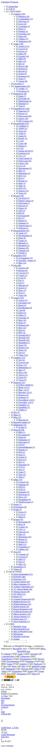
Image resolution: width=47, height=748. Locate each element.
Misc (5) (21, 171)
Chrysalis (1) (18, 84)
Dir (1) (21, 280)
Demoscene (25, 656)
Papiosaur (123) (19, 579)
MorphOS (17, 648)
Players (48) (23, 66)
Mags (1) (17, 415)
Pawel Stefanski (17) (21, 622)
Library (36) (23, 119)
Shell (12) (22, 544)
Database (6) (23, 485)
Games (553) (18, 298)
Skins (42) (22, 36)
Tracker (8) (22, 81)
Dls (2, 703)
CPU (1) (21, 529)
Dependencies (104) (21, 109)
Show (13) (22, 497)
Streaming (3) (23, 465)
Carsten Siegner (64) (21, 582)
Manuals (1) (23, 243)
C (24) (21, 141)
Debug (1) (22, 146)
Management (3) (25, 168)
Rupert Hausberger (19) (22, 609)
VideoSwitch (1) (25, 226)
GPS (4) (21, 211)
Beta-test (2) (23, 420)
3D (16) (21, 360)
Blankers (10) (23, 16)
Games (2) (22, 241)
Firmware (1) (23, 532)
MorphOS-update (39, 666)
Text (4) (21, 353)
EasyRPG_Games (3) (27, 260)
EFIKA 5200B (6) (25, 385)
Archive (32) (23, 268)
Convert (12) (23, 482)
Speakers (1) (23, 223)
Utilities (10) (23, 549)
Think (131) (23, 355)
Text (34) (17, 552)
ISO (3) (16, 412)
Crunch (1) (22, 275)
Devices (41, 659)
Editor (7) (22, 315)
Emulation (29, 661)
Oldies (4, 671)
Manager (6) (23, 285)
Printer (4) (22, 221)
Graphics (23, 664)
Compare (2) (23, 554)
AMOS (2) (22, 128)
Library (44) (23, 163)
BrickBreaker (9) (25, 308)
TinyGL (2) (23, 375)
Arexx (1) (22, 512)
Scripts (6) (22, 74)
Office (36, 669)
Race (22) (22, 328)
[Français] (14, 2)
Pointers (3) (23, 31)
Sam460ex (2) (24, 407)
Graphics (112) (19, 358)
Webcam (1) (23, 228)
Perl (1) (21, 178)
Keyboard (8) (23, 216)
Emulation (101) (19, 255)
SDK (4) (21, 186)
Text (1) (21, 293)
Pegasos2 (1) (23, 397)
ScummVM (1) (24, 335)
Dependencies (7, 659)
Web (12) (22, 475)
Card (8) (21, 310)
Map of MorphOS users (22, 631)
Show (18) (22, 373)
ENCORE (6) (24, 99)
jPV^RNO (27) (19, 594)
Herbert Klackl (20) (21, 607)
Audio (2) (22, 136)
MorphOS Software (21, 636)
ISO (5, 666)
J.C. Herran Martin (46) (22, 589)
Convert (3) (23, 557)
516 (5, 732)
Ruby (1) (22, 183)
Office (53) (17, 480)
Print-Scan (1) (24, 495)
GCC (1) (22, 156)
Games (9, 664)
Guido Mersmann (8, 735)
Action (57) (23, 300)
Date (3, 712)
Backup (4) (22, 270)
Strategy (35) (23, 348)
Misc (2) (21, 534)
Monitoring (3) (24, 173)
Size (2, 700)
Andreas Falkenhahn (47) (23, 587)
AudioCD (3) (23, 46)
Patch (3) (22, 323)
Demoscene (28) (20, 94)
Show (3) (22, 290)
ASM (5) (22, 133)
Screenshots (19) (20, 507)
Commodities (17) (25, 19)
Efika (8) (22, 238)
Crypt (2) (22, 278)
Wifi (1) (21, 477)
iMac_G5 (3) (23, 390)
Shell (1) (21, 517)
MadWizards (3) (24, 101)
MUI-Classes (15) (25, 121)
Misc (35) (22, 320)
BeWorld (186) (19, 577)
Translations (21, 674)
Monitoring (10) (24, 537)
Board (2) (22, 305)
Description (5, 698)
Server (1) (22, 460)
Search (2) (22, 288)
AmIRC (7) (23, 89)
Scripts (30, 671)
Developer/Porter (8, 705)
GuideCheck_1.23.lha (9, 728)
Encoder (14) (23, 56)
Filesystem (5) (24, 442)
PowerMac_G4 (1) (25, 402)
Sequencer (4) (24, 76)
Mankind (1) (23, 104)
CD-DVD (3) (23, 198)
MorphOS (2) (23, 246)
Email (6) (22, 437)
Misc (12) (22, 61)
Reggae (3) (22, 542)
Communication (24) (21, 86)
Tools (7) (22, 79)
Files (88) (17, 265)
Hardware (38, 664)
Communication (8, 656)
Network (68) (18, 430)
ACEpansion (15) (25, 258)
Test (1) (21, 470)
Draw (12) (22, 365)
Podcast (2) (22, 69)
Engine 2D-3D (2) (25, 151)
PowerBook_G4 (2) (26, 400)
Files (42, 661)
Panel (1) (22, 29)
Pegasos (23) (23, 248)
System (41, 671)
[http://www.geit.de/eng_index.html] (2, 721)
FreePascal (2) (24, 153)
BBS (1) (21, 432)
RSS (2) (21, 452)
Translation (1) (24, 547)
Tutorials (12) (23, 250)
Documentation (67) (21, 231)
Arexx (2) (22, 131)
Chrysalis (33, 654)
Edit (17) (22, 559)
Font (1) (21, 562)
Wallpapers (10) (24, 41)
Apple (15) (22, 233)
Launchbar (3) (24, 26)
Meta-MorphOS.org (21, 629)
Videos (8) (17, 569)
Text (8, 674)
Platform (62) (23, 325)
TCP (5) (21, 467)
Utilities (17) (23, 39)
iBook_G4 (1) (24, 387)
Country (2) (23, 527)
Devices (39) (18, 196)
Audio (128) (18, 44)
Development (25, 659)
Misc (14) (22, 263)
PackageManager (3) (26, 447)
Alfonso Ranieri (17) (21, 617)
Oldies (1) (17, 504)
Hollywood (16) (24, 161)
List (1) (21, 283)
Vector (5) (22, 380)
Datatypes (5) (23, 111)
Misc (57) (17, 417)
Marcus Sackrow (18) (22, 614)
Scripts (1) (22, 427)
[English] (5, 2)
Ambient (7, 654)
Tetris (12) (22, 350)
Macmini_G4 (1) (25, 392)
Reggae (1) (22, 181)
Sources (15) (23, 191)
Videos (34, 674)
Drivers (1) (22, 51)
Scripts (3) (17, 509)
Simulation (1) (24, 343)
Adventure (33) (24, 303)
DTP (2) (21, 487)
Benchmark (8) (24, 522)
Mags (14, 666)
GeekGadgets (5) (25, 158)
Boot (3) (21, 524)
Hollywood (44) (24, 116)
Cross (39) (22, 143)
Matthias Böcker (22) (21, 602)
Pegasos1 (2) (23, 395)
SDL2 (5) (22, 188)
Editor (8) (22, 54)
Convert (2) (23, 49)
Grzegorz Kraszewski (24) (23, 599)
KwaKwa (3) (23, 91)
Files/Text (5, 737)
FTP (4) (21, 445)
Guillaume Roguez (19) (22, 612)
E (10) (21, 148)
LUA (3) (21, 166)
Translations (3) (19, 567)
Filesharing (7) (24, 440)
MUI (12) (22, 176)
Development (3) (25, 236)
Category (4, 707)
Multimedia (10, 669)
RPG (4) (21, 333)
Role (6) (21, 330)
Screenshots (16, 671)
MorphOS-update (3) (21, 422)
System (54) (18, 519)
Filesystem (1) (24, 203)
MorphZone (18, 634)
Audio (20, 654)
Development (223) (21, 124)
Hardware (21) (19, 382)
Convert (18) (23, 363)
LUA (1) (21, 514)
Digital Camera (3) (25, 201)
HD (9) (21, 213)
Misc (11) (22, 564)
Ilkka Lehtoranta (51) (21, 584)
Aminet (16, 639)
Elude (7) (22, 96)
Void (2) (21, 106)
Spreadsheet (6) (24, 500)
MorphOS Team (19, 626)
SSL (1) (21, 462)
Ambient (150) (19, 14)
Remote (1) (22, 450)
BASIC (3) (22, 138)
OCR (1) (22, 490)
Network (24, 669)
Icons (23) (22, 24)
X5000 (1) (22, 253)
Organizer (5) (23, 492)
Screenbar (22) (24, 34)
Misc (24, 666)
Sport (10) (22, 345)
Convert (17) (23, 273)
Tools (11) (22, 193)
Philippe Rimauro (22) (22, 604)
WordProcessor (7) (25, 502)
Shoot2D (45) (23, 338)
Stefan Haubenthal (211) (23, 574)
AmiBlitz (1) (23, 126)
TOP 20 (11, 9)
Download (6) (24, 435)
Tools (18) (22, 295)
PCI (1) (21, 218)
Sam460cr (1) (23, 405)
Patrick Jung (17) (20, 619)
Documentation (13, 661)
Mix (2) (21, 64)
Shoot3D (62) (23, 340)
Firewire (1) (23, 206)
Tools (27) (22, 377)
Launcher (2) (23, 318)
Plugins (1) (22, 539)
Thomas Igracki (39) (21, 592)
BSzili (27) (17, 597)
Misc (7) (21, 370)
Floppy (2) (22, 208)
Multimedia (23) (19, 425)
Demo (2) (22, 313)
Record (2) (22, 71)
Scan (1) (21, 455)
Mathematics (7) (24, 368)
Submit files (13, 6)
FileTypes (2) (23, 21)
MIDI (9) (22, 59)
